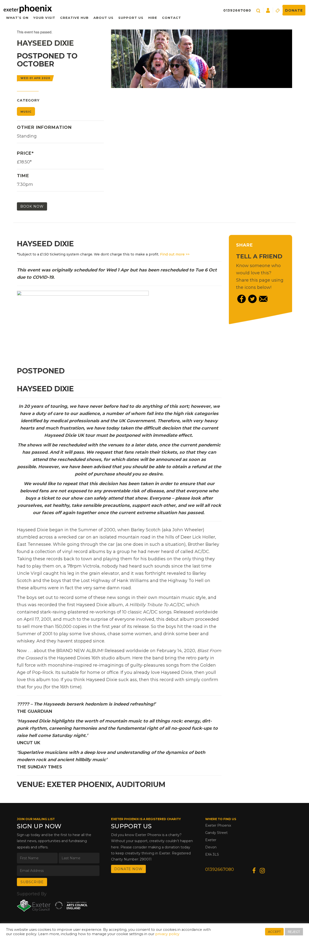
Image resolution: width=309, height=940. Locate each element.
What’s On (17, 18)
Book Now (32, 206)
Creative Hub (74, 18)
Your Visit (44, 18)
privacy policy (167, 934)
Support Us (130, 18)
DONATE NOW (128, 869)
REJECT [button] (294, 931)
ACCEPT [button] (274, 931)
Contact (171, 18)
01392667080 (237, 10)
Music (26, 111)
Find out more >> (175, 254)
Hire (152, 18)
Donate (294, 10)
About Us (103, 18)
